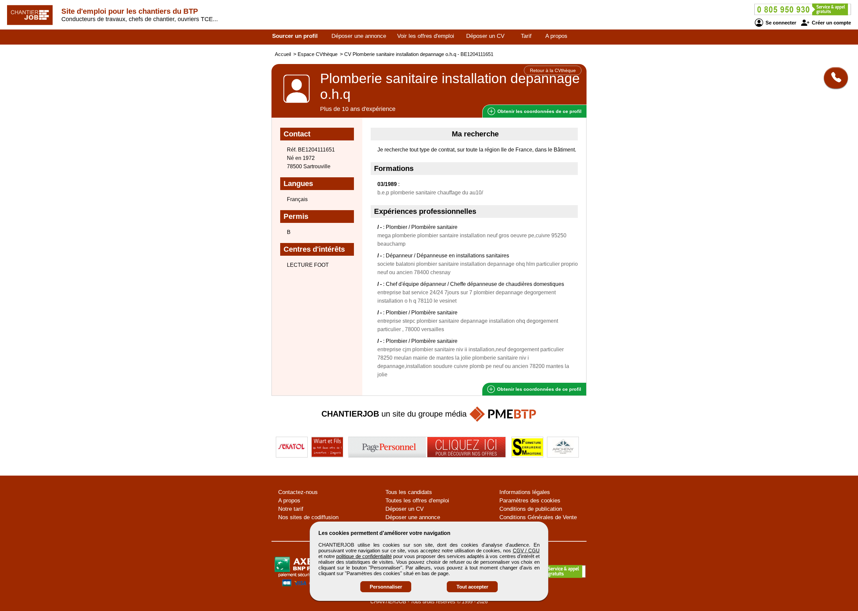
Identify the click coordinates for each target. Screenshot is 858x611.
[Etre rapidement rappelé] (833, 77)
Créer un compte (830, 22)
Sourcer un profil (295, 36)
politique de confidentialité (363, 556)
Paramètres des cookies (529, 500)
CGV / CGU (526, 550)
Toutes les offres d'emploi (417, 500)
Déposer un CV (485, 36)
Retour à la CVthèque (553, 70)
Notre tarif (290, 509)
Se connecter (780, 22)
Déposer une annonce (358, 36)
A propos (556, 36)
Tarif (526, 36)
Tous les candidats (408, 492)
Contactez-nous (298, 492)
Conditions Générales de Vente (538, 517)
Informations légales (524, 492)
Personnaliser (386, 587)
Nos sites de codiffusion (308, 517)
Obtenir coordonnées (538, 111)
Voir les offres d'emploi (425, 36)
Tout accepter (472, 587)
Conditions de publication (530, 509)
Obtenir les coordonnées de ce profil (538, 389)
